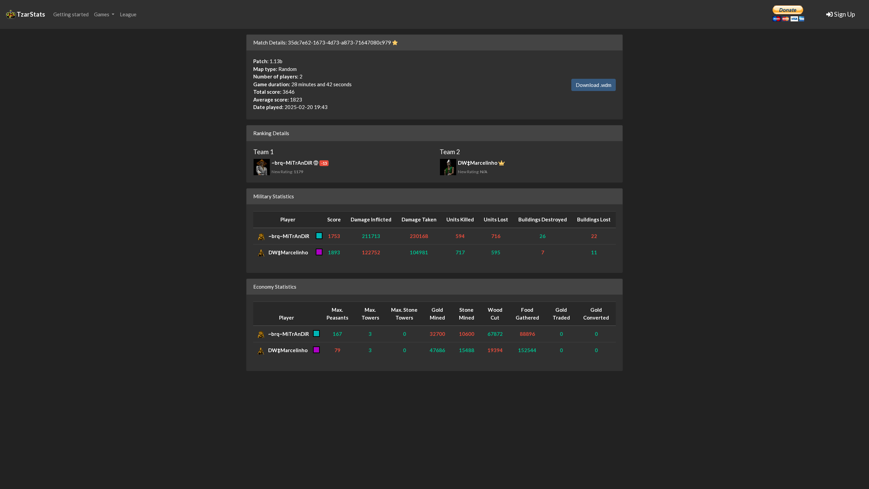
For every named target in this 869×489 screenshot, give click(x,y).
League (128, 14)
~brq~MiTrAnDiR (289, 236)
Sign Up (844, 14)
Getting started (71, 14)
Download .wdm (593, 85)
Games (102, 14)
